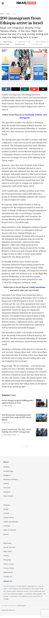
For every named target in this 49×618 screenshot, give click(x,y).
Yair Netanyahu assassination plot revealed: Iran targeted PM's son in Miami (16, 417)
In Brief (6, 513)
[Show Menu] (3, 3)
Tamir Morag (7, 42)
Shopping (7, 560)
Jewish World (8, 517)
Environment (8, 496)
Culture (6, 483)
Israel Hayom (21, 605)
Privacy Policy (8, 568)
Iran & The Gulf (9, 547)
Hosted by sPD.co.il (8, 610)
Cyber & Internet (9, 530)
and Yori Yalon (5, 44)
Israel (14, 14)
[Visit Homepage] (26, 3)
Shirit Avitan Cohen (10, 435)
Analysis (6, 467)
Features (6, 505)
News (8, 14)
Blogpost (6, 475)
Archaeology (8, 471)
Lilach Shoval (8, 406)
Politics (6, 556)
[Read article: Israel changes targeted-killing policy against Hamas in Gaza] (41, 403)
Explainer (6, 492)
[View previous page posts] (22, 446)
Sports (6, 534)
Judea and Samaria (10, 522)
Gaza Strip (7, 551)
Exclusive (6, 488)
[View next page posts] (26, 446)
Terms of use (8, 564)
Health (5, 509)
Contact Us (7, 576)
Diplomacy (7, 543)
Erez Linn (7, 422)
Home (2, 14)
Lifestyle (6, 526)
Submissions (8, 572)
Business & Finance (10, 479)
